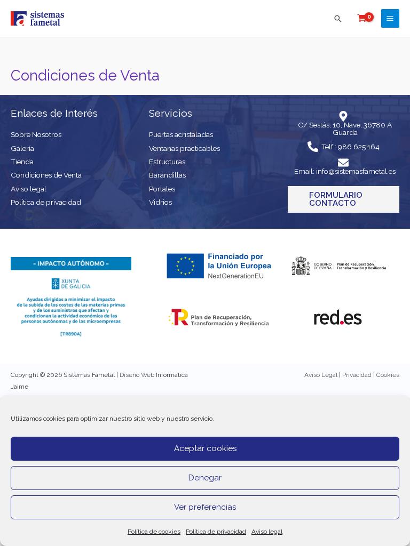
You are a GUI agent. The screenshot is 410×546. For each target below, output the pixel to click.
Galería (22, 148)
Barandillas (167, 175)
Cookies (387, 375)
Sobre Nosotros (36, 134)
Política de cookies (154, 531)
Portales (162, 188)
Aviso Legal (320, 375)
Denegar (205, 478)
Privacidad (357, 375)
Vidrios (160, 202)
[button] (338, 18)
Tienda (22, 161)
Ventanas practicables (184, 148)
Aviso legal (266, 531)
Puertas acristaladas (181, 134)
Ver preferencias (205, 507)
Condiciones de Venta (46, 175)
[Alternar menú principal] (390, 18)
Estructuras (167, 161)
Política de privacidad (216, 531)
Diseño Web (137, 375)
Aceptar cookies (205, 448)
